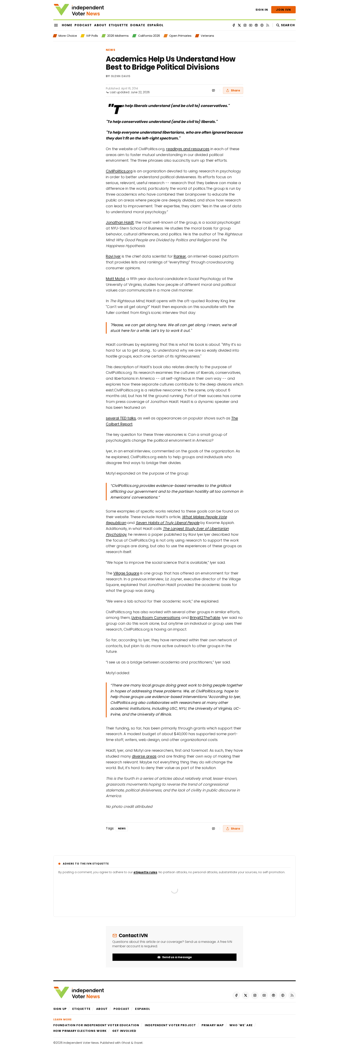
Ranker (180, 256)
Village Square (126, 573)
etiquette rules (145, 872)
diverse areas (144, 756)
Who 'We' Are (240, 1025)
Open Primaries (180, 36)
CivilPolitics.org (119, 171)
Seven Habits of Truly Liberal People (167, 522)
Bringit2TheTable (205, 617)
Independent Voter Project (170, 1025)
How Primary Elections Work (80, 1031)
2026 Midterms (118, 36)
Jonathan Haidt (120, 222)
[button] (60, 1009)
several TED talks (121, 418)
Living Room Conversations (155, 617)
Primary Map (213, 1025)
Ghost (125, 1043)
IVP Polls (92, 36)
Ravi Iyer (113, 256)
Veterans (207, 36)
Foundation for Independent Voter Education (96, 1025)
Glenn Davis (120, 76)
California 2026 (149, 36)
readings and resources (187, 148)
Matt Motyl (115, 278)
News (110, 50)
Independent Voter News (81, 1043)
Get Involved (124, 1031)
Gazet (138, 1043)
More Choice (68, 36)
